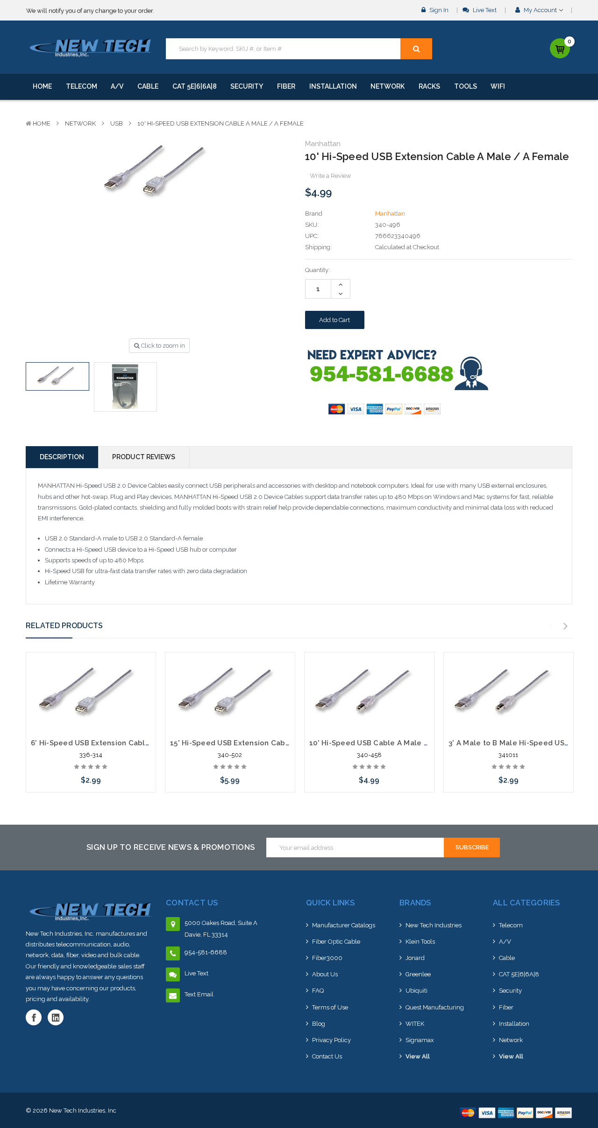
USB (116, 123)
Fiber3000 (327, 957)
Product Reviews (143, 457)
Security (246, 86)
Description (62, 457)
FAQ (318, 990)
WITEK (415, 1023)
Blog (318, 1023)
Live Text (484, 10)
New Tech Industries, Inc (82, 1110)
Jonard (415, 957)
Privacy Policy (331, 1040)
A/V (117, 86)
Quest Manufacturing (435, 1007)
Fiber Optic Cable (336, 941)
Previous (550, 626)
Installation (333, 86)
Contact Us (327, 1056)
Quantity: (317, 269)
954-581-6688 (206, 952)
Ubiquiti (416, 990)
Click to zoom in (162, 345)
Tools (465, 86)
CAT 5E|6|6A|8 (194, 86)
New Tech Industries (434, 925)
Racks (429, 86)
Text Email (199, 994)
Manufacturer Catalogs (343, 925)
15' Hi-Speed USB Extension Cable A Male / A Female (266, 743)
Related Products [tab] (64, 625)
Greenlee (418, 974)
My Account (540, 10)
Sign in (438, 10)
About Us (325, 974)
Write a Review (330, 175)
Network (387, 86)
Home (42, 86)
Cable (147, 86)
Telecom (81, 86)
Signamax (420, 1040)
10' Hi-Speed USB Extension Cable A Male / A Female (220, 123)
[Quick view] (90, 677)
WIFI (498, 86)
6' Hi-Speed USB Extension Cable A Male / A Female (125, 743)
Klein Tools (420, 941)
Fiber (286, 86)
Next (565, 626)
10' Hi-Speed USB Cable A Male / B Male (382, 743)
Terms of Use (330, 1007)
